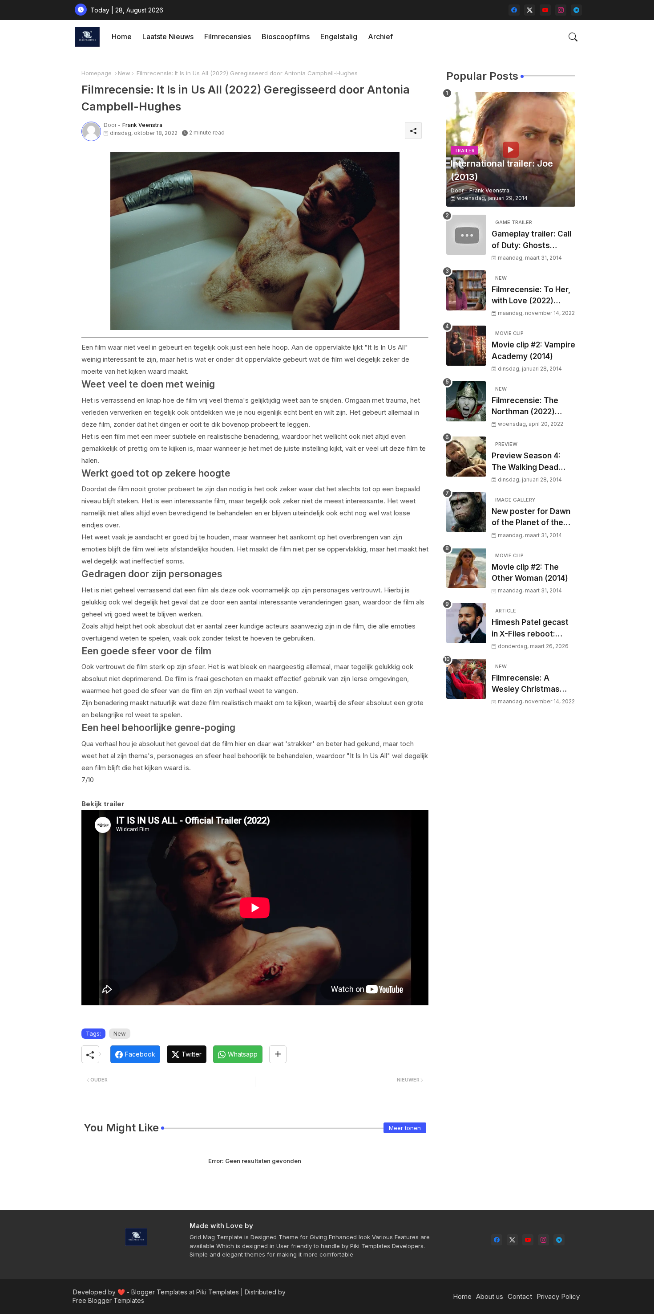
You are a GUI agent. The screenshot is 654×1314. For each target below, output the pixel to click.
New (124, 73)
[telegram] (576, 10)
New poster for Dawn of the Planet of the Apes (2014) (531, 518)
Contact (520, 1296)
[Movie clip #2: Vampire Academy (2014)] (466, 346)
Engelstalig (338, 36)
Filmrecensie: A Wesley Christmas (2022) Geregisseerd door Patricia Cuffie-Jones (531, 684)
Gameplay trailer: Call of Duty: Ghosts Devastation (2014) (531, 240)
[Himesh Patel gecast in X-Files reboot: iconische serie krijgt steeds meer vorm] (466, 623)
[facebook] (514, 10)
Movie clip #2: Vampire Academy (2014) (533, 350)
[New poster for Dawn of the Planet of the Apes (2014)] (466, 512)
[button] (573, 37)
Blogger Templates (159, 1292)
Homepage (96, 73)
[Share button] (278, 1054)
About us (489, 1296)
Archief (380, 36)
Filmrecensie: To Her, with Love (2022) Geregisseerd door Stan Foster (531, 296)
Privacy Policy (558, 1296)
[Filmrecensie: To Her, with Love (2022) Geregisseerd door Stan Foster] (466, 290)
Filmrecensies (227, 36)
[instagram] (560, 10)
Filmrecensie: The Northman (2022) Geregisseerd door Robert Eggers (527, 407)
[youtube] (545, 10)
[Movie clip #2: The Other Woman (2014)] (466, 568)
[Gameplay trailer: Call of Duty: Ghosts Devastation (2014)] (466, 235)
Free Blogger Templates (108, 1300)
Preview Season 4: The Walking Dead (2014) (526, 462)
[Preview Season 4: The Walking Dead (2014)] (466, 457)
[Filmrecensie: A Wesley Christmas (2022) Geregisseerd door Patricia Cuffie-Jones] (466, 679)
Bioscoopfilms (286, 36)
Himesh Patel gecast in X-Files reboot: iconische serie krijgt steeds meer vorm (530, 629)
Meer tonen (405, 1127)
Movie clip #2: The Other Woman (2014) (530, 573)
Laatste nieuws (168, 36)
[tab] (121, 36)
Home (122, 36)
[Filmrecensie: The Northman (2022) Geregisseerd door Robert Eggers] (466, 401)
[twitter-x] (529, 10)
